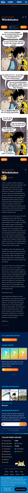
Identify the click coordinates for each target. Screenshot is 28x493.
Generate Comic (11, 370)
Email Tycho (19, 451)
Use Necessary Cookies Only (7, 489)
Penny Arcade (7, 454)
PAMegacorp (7, 451)
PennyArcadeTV (8, 443)
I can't (9, 268)
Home (6, 472)
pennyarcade (7, 449)
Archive (18, 474)
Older (4, 27)
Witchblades (10, 172)
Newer (23, 27)
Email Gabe (19, 443)
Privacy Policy (15, 430)
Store (22, 474)
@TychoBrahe (20, 449)
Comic (11, 472)
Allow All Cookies (20, 489)
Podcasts (6, 474)
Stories (12, 474)
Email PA (6, 462)
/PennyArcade (7, 441)
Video (21, 472)
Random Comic (10, 340)
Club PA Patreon (8, 457)
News (16, 472)
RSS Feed (6, 459)
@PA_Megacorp (8, 446)
